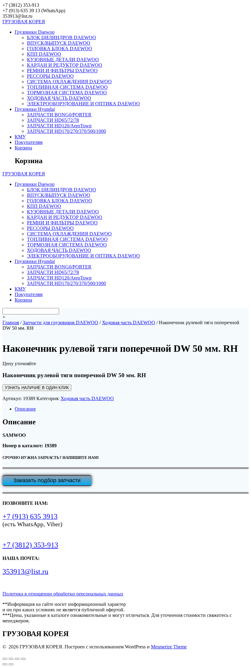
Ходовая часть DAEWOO (128, 322)
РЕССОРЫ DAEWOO (50, 76)
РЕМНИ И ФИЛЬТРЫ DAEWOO (62, 70)
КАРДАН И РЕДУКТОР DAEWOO (64, 65)
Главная (10, 322)
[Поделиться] (17, 659)
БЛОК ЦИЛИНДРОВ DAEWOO (61, 37)
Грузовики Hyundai (35, 109)
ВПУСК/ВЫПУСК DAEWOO (58, 43)
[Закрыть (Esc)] (23, 659)
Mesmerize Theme (169, 646)
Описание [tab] (25, 408)
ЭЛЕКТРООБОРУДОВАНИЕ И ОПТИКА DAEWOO (83, 103)
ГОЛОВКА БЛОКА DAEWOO (59, 48)
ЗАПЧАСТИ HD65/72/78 (53, 120)
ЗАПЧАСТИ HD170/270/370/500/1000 (66, 131)
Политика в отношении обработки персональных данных (62, 593)
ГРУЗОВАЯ (23, 21)
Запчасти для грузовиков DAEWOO (60, 322)
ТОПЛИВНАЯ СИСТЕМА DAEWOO (67, 87)
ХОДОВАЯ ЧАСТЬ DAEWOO (59, 98)
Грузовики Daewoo (34, 32)
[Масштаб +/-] (4, 659)
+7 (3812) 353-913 (30, 545)
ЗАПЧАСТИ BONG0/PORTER (59, 114)
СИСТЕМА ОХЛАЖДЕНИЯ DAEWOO (69, 81)
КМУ (20, 136)
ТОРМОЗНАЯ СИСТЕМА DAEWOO (67, 92)
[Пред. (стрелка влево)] (4, 664)
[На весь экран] (11, 659)
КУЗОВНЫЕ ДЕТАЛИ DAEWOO (63, 59)
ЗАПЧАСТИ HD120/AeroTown (59, 125)
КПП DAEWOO (44, 54)
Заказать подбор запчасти (47, 480)
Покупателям (29, 142)
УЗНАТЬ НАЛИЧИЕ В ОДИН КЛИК (37, 387)
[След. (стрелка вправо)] (11, 664)
